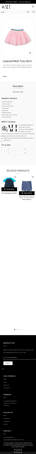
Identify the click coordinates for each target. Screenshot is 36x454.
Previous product (28, 12)
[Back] (2, 12)
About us (6, 385)
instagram (6, 421)
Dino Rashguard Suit (9, 193)
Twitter (5, 424)
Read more (10, 189)
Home (5, 382)
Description (18, 86)
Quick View (15, 177)
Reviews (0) (18, 92)
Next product (33, 12)
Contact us (6, 388)
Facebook (6, 418)
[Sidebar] (2, 138)
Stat (2, 369)
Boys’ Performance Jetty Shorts (27, 198)
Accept (18, 451)
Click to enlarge (30, 53)
